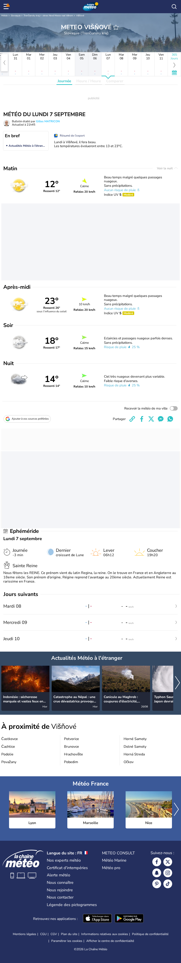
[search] (174, 6)
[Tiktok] (167, 883)
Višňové (80, 15)
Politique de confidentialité (150, 934)
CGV (54, 934)
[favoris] (116, 27)
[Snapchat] (156, 872)
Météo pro (111, 867)
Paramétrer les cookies (66, 941)
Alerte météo (58, 875)
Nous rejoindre (60, 890)
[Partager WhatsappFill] (170, 419)
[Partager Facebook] (142, 419)
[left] (4, 62)
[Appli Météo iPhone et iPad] (97, 919)
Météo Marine (114, 860)
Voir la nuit (165, 168)
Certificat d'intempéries (67, 867)
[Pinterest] (156, 883)
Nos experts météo (64, 860)
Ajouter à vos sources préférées (30, 418)
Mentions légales (24, 934)
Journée (64, 81)
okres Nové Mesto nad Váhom (58, 15)
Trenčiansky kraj (32, 15)
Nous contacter (60, 897)
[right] (177, 683)
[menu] (6, 6)
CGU (43, 934)
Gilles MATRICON (48, 121)
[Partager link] (132, 419)
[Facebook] (156, 861)
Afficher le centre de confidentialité (110, 941)
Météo (4, 15)
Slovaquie (16, 15)
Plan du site (69, 934)
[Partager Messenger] (161, 419)
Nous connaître (60, 882)
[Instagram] (167, 872)
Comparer (114, 81)
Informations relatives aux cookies (104, 934)
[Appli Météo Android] (129, 919)
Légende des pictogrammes (72, 904)
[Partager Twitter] (151, 419)
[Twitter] (167, 861)
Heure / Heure (88, 81)
